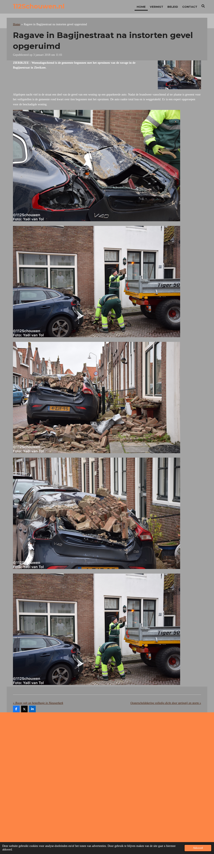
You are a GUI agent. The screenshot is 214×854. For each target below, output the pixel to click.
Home (16, 24)
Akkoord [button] (198, 847)
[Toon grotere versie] (179, 74)
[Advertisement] (107, 749)
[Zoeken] (203, 6)
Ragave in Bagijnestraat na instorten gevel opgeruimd (55, 24)
